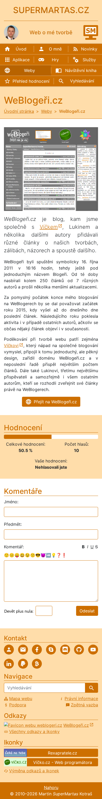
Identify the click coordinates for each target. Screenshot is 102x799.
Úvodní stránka (19, 111)
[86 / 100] (84, 437)
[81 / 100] (79, 437)
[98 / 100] (95, 437)
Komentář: (14, 546)
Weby (29, 70)
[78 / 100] (76, 437)
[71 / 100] (70, 437)
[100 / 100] (97, 437)
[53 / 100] (53, 437)
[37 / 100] (38, 437)
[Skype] (51, 650)
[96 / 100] (93, 437)
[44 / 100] (45, 437)
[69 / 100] (68, 437)
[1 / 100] (4, 437)
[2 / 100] (5, 437)
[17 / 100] (19, 437)
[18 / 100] (20, 437)
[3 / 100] (6, 437)
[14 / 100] (16, 437)
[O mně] (9, 650)
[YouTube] (93, 650)
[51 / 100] (51, 437)
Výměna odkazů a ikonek (34, 770)
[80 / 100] (78, 437)
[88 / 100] (86, 437)
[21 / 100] (23, 437)
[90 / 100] (88, 437)
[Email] (23, 650)
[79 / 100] (77, 437)
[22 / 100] (24, 437)
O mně (55, 49)
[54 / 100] (54, 437)
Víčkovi (11, 345)
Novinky (89, 49)
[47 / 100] (47, 437)
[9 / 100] (12, 437)
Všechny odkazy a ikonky (34, 731)
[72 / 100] (71, 437)
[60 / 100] (59, 437)
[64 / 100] (63, 437)
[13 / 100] (15, 437)
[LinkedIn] (9, 664)
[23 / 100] (25, 437)
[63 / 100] (62, 437)
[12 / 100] (14, 437)
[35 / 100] (36, 437)
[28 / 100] (29, 437)
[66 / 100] (65, 437)
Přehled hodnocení (31, 81)
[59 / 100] (58, 437)
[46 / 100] (46, 437)
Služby (89, 59)
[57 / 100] (57, 437)
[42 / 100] (42, 437)
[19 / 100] (21, 437)
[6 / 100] (9, 437)
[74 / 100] (72, 437)
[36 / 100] (37, 437)
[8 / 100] (11, 437)
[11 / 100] (13, 437)
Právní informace (81, 698)
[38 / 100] (39, 437)
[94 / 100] (91, 437)
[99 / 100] (96, 437)
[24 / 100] (26, 437)
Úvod (21, 49)
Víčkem (49, 227)
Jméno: (11, 501)
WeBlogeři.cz (76, 725)
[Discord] (65, 650)
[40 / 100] (41, 437)
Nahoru (51, 787)
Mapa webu (20, 698)
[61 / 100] (60, 437)
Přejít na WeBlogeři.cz (55, 401)
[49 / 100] (49, 437)
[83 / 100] (81, 437)
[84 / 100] (82, 437)
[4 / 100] (7, 437)
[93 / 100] (91, 437)
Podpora (17, 704)
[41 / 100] (42, 437)
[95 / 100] (92, 437)
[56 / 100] (56, 437)
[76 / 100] (75, 437)
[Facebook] (37, 650)
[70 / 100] (69, 437)
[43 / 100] (43, 437)
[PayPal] (23, 664)
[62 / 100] (61, 437)
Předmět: (13, 524)
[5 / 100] (8, 437)
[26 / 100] (28, 437)
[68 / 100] (67, 437)
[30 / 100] (31, 437)
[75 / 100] (74, 437)
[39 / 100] (40, 437)
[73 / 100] (72, 437)
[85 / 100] (83, 437)
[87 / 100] (85, 437)
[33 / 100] (34, 437)
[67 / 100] (66, 437)
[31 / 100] (32, 437)
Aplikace (21, 59)
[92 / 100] (89, 437)
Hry (55, 59)
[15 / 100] (17, 437)
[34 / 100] (35, 437)
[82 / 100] (80, 437)
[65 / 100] (64, 437)
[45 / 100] (45, 437)
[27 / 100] (28, 437)
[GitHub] (79, 650)
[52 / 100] (52, 437)
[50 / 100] (50, 437)
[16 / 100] (18, 437)
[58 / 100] (58, 437)
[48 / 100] (48, 437)
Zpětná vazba (84, 704)
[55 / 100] (55, 437)
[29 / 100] (30, 437)
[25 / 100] (26, 437)
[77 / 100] (75, 437)
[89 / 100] (87, 437)
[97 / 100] (94, 437)
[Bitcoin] (37, 664)
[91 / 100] (88, 437)
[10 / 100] (12, 437)
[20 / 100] (22, 437)
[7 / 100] (10, 437)
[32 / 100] (33, 437)
